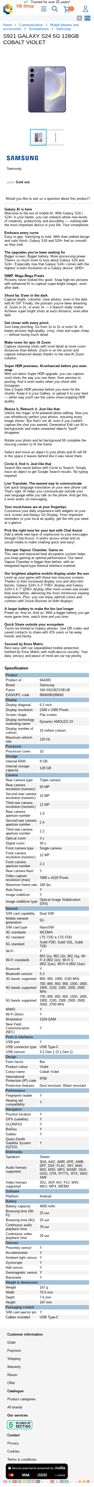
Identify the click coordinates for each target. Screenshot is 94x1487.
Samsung (63, 29)
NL (79, 18)
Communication (31, 25)
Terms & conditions (22, 1459)
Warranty (14, 1367)
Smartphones (39, 29)
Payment (14, 1351)
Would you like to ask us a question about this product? (48, 199)
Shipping (13, 1359)
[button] (86, 55)
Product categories (21, 1399)
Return (12, 1375)
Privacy (13, 1443)
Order (11, 1342)
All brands (14, 1407)
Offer (11, 1383)
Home (7, 25)
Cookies (13, 1451)
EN (87, 18)
